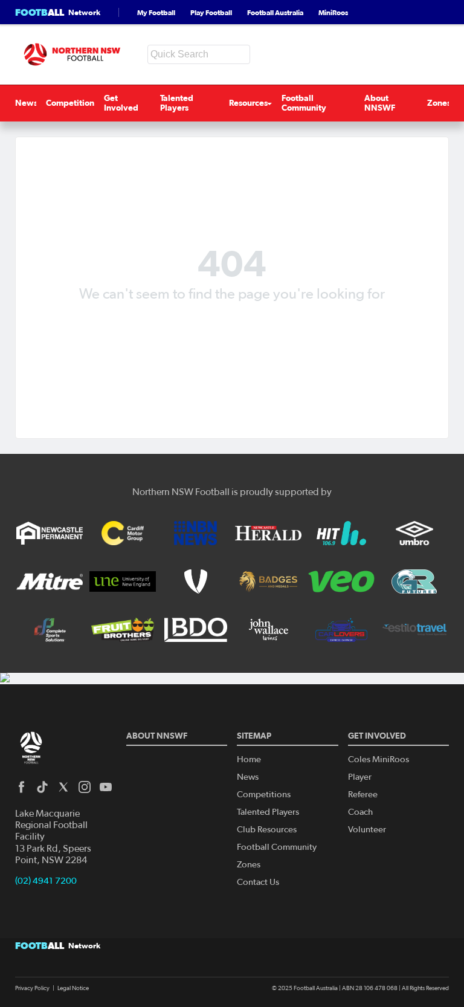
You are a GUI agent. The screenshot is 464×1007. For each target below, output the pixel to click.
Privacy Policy (32, 988)
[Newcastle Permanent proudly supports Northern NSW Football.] (49, 533)
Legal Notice (73, 988)
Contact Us (258, 882)
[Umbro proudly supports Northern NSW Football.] (414, 533)
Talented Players (176, 103)
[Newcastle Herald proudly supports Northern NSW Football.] (268, 533)
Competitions (72, 103)
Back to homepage (232, 323)
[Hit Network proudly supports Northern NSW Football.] (341, 533)
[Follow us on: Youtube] (106, 787)
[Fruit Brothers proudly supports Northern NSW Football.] (122, 630)
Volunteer (367, 829)
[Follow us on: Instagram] (85, 787)
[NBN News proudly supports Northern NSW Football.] (196, 533)
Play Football (211, 12)
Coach (360, 812)
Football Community (304, 103)
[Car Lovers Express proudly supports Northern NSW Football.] (341, 630)
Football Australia (275, 12)
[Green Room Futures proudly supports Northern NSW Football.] (414, 581)
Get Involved (121, 103)
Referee (363, 794)
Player (360, 777)
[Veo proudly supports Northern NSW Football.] (341, 581)
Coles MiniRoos (378, 759)
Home (249, 759)
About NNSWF (379, 103)
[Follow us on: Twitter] (63, 787)
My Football (156, 12)
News (26, 103)
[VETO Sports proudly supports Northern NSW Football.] (196, 581)
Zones (439, 103)
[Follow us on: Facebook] (21, 787)
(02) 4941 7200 (46, 881)
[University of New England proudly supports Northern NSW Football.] (122, 581)
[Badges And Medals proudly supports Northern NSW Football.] (268, 581)
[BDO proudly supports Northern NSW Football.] (196, 630)
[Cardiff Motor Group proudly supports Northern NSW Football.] (122, 533)
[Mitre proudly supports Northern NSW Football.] (49, 581)
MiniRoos (333, 12)
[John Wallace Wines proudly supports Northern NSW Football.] (268, 630)
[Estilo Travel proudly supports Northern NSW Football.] (414, 630)
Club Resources (267, 829)
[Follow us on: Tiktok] (42, 787)
